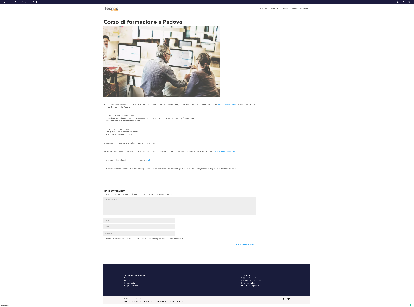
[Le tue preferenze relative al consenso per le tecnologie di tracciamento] (410, 305)
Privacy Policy (5, 305)
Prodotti (274, 9)
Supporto (304, 9)
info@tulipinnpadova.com (224, 152)
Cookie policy (130, 283)
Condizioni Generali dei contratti (137, 278)
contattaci (251, 283)
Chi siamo (264, 9)
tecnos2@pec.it (252, 286)
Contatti (294, 9)
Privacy (127, 280)
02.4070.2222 (255, 280)
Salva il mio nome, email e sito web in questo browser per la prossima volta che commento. (144, 239)
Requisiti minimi (131, 286)
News (285, 9)
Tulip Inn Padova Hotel (226, 105)
